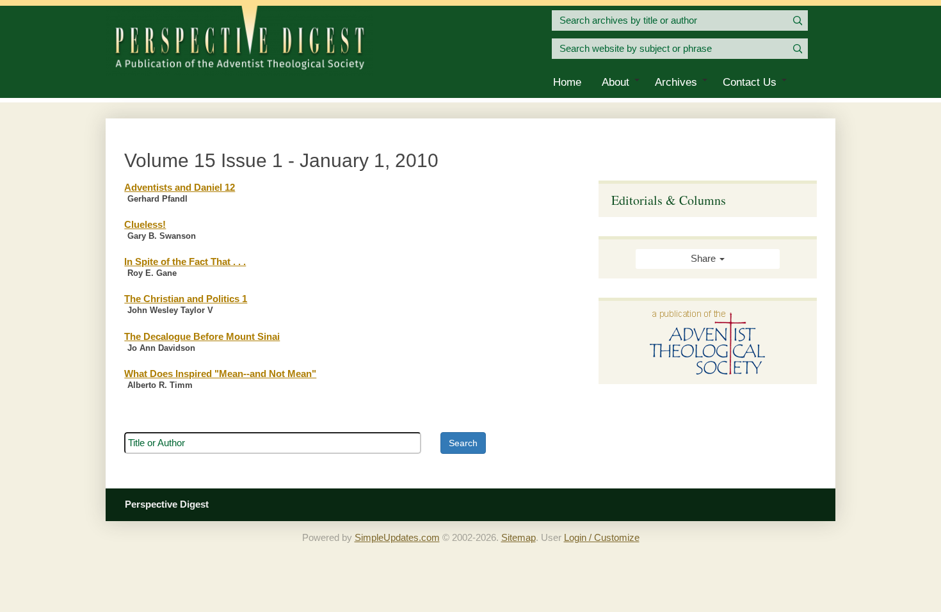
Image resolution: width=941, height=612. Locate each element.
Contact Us (749, 82)
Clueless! (145, 225)
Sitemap (518, 538)
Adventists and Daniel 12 (179, 187)
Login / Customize (601, 538)
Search (463, 443)
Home (567, 82)
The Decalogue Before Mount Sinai (202, 337)
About (615, 82)
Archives (676, 82)
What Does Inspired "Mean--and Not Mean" (220, 374)
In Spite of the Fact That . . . (185, 262)
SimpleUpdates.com (397, 538)
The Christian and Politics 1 (185, 299)
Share (704, 259)
